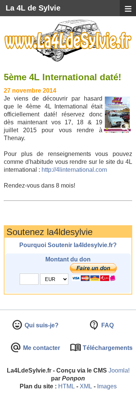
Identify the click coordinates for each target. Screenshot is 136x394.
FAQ (107, 325)
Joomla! (119, 370)
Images (107, 386)
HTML (66, 386)
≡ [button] (128, 8)
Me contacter (41, 348)
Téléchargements (107, 348)
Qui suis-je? (41, 325)
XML (86, 386)
